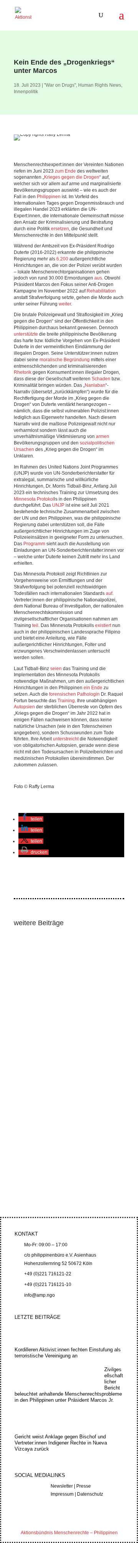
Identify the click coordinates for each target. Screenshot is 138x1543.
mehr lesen (32, 1010)
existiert (103, 625)
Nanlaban (95, 385)
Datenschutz (90, 1494)
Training (66, 700)
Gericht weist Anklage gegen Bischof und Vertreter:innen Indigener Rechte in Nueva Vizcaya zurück (61, 1443)
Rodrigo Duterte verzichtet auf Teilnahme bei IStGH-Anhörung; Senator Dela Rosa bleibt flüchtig (66, 1039)
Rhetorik (22, 372)
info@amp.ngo (39, 1295)
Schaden (101, 378)
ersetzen (60, 228)
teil (35, 625)
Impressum (62, 1494)
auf (109, 593)
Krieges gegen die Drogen (71, 177)
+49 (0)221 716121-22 (47, 1273)
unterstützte (26, 334)
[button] (30, 819)
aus (98, 278)
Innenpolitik (26, 91)
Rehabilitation (101, 291)
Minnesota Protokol (34, 499)
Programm (34, 543)
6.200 (62, 259)
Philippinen (49, 196)
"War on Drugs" (60, 85)
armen (102, 436)
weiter (65, 304)
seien (56, 668)
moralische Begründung (64, 359)
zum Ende (65, 171)
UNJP (58, 505)
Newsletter (62, 1486)
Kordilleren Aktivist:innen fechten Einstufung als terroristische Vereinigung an (65, 960)
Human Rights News (99, 85)
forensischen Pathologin (74, 694)
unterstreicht (66, 739)
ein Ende (93, 687)
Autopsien (24, 706)
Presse (83, 1486)
